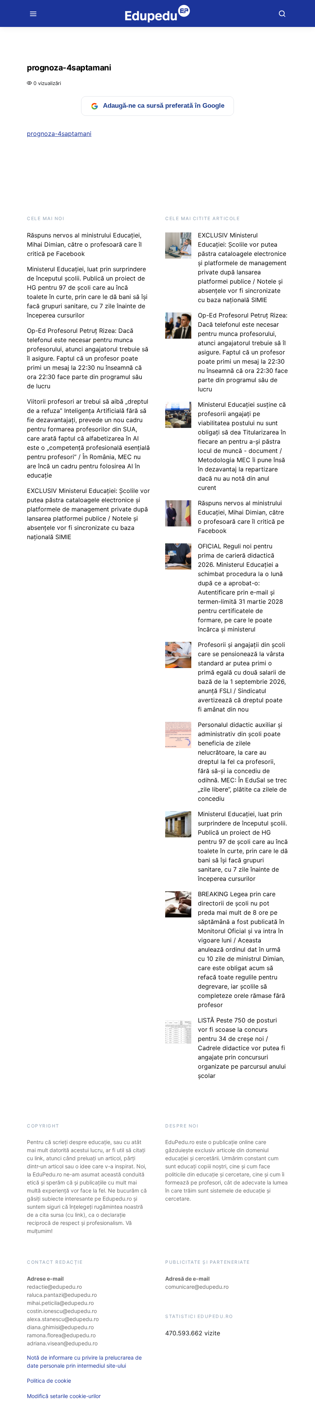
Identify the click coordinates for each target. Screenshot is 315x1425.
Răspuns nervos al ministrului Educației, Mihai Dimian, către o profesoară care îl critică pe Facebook (84, 244)
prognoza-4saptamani (59, 133)
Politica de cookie (49, 1380)
